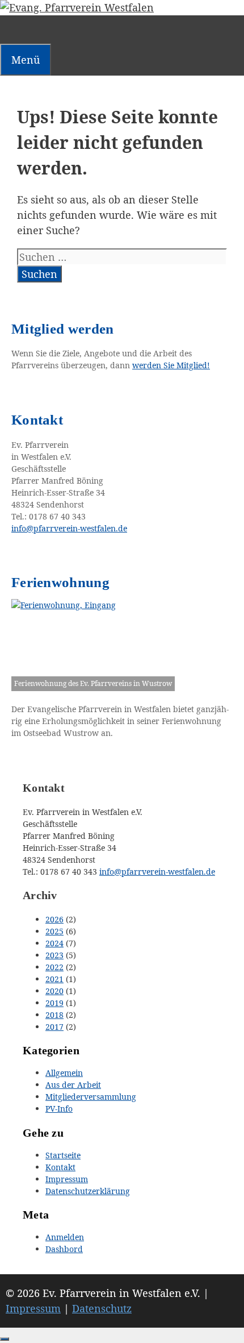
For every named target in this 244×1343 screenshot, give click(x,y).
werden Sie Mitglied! (171, 365)
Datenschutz (102, 1308)
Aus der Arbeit (73, 1084)
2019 (54, 1002)
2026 (54, 919)
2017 (54, 1026)
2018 (54, 1014)
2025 (54, 931)
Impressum (66, 1179)
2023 (54, 955)
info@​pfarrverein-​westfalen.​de (69, 528)
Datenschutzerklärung (87, 1191)
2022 (54, 967)
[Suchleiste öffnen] (10, 29)
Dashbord (64, 1249)
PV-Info (59, 1108)
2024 (54, 943)
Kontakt (60, 1167)
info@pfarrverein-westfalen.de (157, 871)
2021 (54, 979)
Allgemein (64, 1072)
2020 (54, 991)
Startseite (63, 1155)
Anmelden (64, 1237)
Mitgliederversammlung (90, 1096)
